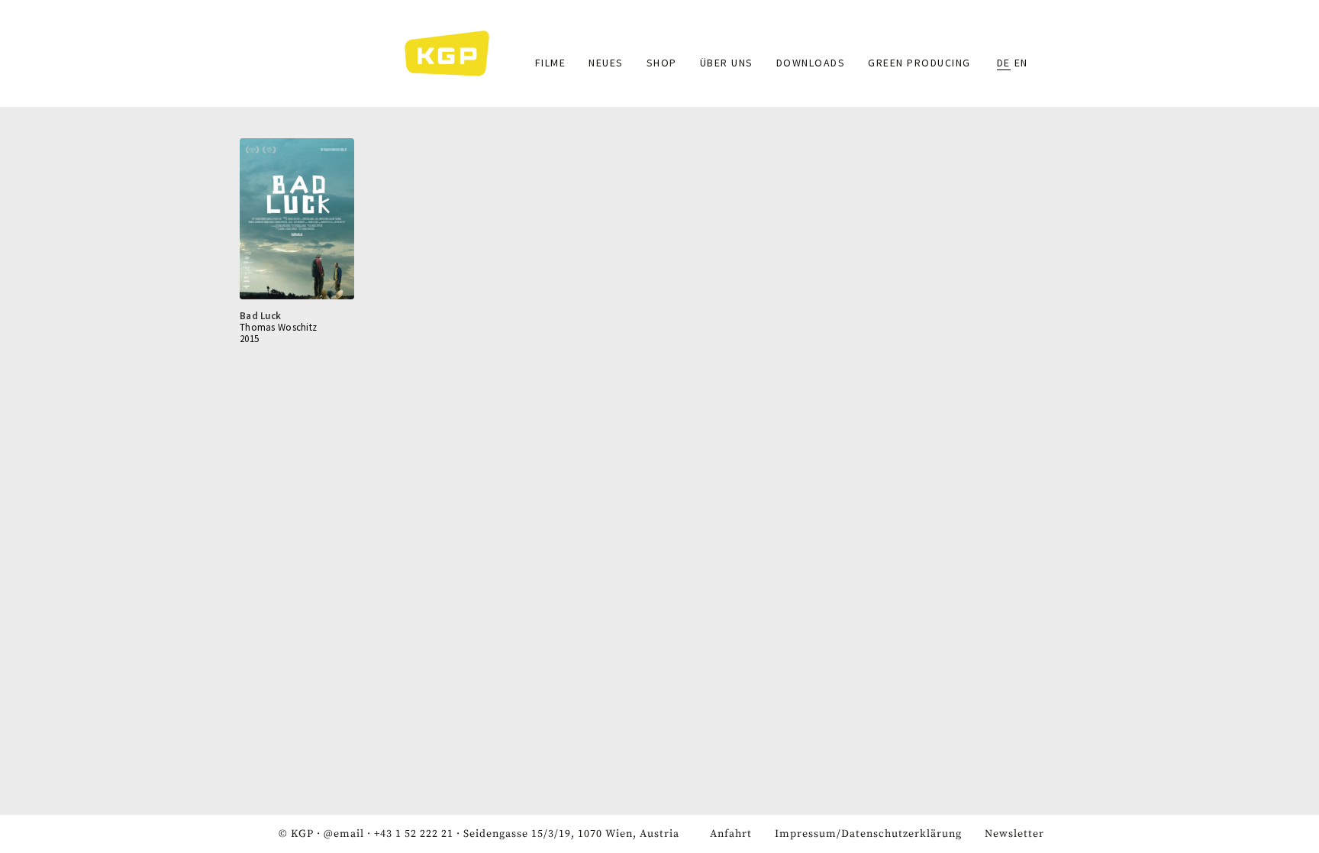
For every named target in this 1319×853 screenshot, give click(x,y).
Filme (550, 62)
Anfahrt (731, 834)
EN (1021, 62)
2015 (249, 338)
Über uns (726, 62)
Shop (662, 62)
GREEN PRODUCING (919, 62)
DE (1004, 62)
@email (344, 834)
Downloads (811, 62)
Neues (606, 62)
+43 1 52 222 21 (413, 834)
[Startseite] (455, 53)
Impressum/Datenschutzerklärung (868, 834)
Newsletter (1014, 834)
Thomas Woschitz (278, 327)
